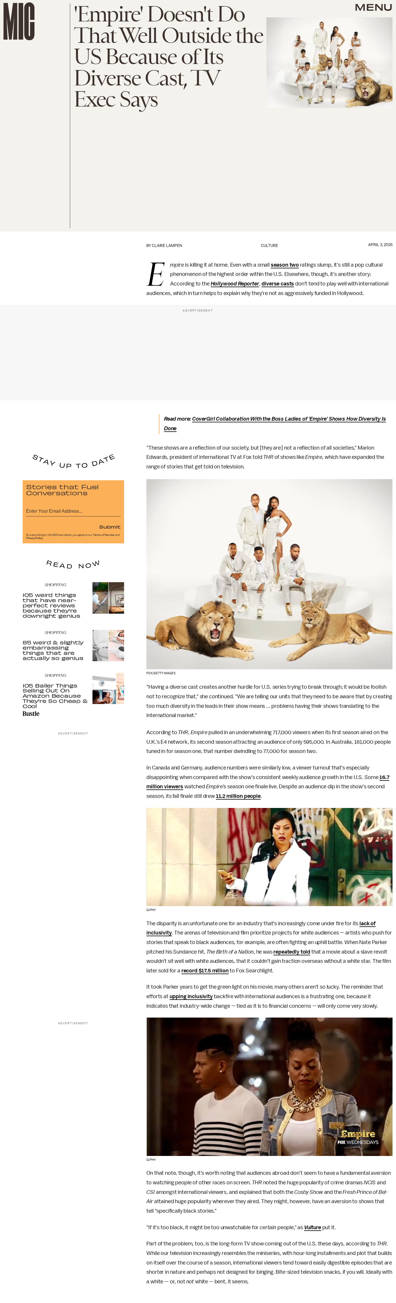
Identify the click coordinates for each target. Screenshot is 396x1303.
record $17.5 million (205, 971)
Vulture (312, 1227)
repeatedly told (291, 952)
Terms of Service (104, 535)
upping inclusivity (191, 996)
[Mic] (18, 21)
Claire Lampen (167, 245)
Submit (110, 526)
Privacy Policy (34, 538)
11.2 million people (238, 796)
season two (285, 265)
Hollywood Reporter (235, 284)
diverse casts (277, 284)
